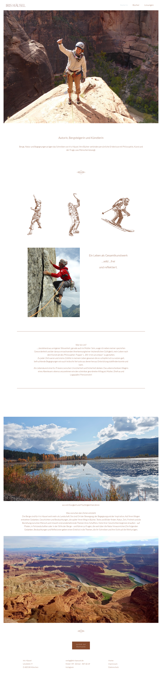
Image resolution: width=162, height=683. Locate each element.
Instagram (70, 667)
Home (110, 660)
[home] (15, 5)
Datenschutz (113, 667)
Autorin (124, 5)
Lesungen (149, 5)
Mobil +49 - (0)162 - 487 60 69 (78, 664)
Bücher (136, 5)
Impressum (112, 664)
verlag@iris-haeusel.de (75, 660)
